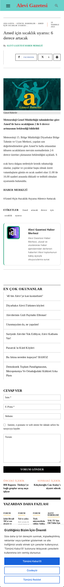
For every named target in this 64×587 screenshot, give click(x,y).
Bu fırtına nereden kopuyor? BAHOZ (27, 357)
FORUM (7, 513)
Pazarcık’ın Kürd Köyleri (20, 347)
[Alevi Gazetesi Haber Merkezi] (15, 233)
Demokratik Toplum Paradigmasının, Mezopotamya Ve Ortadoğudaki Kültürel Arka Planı (32, 371)
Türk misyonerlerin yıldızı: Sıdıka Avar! (39, 522)
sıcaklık (8, 215)
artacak (34, 210)
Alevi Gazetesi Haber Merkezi (25, 46)
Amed (25, 210)
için (52, 210)
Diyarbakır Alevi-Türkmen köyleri (25, 305)
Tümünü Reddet (32, 579)
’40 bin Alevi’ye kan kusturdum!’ (24, 296)
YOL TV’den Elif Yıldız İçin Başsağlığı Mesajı (54, 524)
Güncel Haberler (26, 23)
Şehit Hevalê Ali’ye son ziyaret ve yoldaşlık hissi (9, 522)
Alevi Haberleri (53, 514)
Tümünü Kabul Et (32, 561)
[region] (32, 556)
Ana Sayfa (8, 23)
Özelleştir (32, 570)
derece (44, 210)
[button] (56, 6)
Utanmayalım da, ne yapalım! (22, 324)
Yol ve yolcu (23, 519)
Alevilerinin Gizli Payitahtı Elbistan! (26, 315)
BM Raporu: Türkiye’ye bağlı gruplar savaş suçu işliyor (16, 488)
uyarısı (18, 215)
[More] (57, 57)
